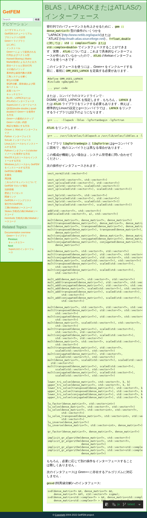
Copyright (60, 515)
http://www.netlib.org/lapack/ (82, 35)
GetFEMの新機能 (13, 171)
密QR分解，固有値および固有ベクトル (21, 85)
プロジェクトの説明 (15, 37)
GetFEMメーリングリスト (18, 200)
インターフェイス (18, 136)
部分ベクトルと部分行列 (19, 65)
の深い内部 (17, 122)
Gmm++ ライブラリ (15, 41)
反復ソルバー (13, 90)
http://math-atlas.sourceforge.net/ (82, 38)
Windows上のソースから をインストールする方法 (22, 166)
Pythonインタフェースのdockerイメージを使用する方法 (21, 152)
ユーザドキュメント (15, 30)
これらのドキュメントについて (21, 182)
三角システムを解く (17, 76)
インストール (13, 48)
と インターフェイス (21, 131)
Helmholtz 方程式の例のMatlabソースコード (22, 220)
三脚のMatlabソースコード (18, 207)
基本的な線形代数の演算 (19, 73)
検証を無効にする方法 (18, 126)
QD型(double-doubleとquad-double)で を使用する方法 (22, 111)
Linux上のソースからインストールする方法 (21, 145)
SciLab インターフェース (18, 140)
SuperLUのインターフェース (22, 105)
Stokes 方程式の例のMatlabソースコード (21, 213)
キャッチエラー (15, 94)
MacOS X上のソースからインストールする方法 (21, 159)
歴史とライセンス (14, 193)
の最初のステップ (20, 118)
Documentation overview (17, 232)
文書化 (8, 175)
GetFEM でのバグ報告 (16, 185)
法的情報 (9, 189)
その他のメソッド (16, 69)
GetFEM (11, 11)
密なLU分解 (13, 80)
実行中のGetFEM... (14, 204)
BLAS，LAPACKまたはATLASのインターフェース (20, 100)
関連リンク (10, 196)
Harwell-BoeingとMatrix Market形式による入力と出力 (22, 60)
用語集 (8, 178)
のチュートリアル (18, 33)
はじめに (11, 44)
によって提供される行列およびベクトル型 (21, 53)
